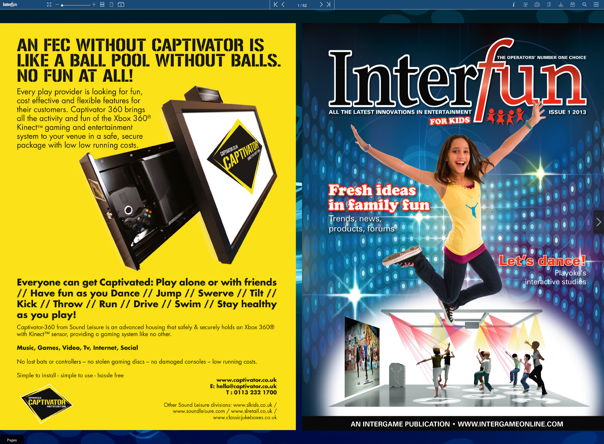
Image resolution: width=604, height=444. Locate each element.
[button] (12, 439)
